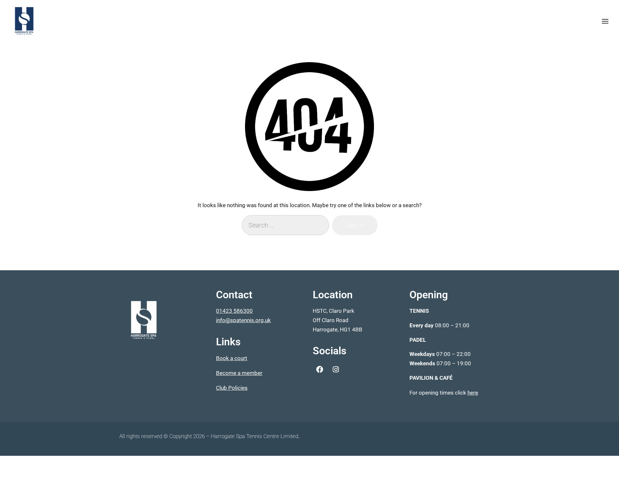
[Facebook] (320, 369)
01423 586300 (234, 311)
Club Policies (232, 388)
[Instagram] (336, 369)
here (472, 392)
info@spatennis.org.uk (243, 320)
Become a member (239, 373)
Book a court (231, 358)
